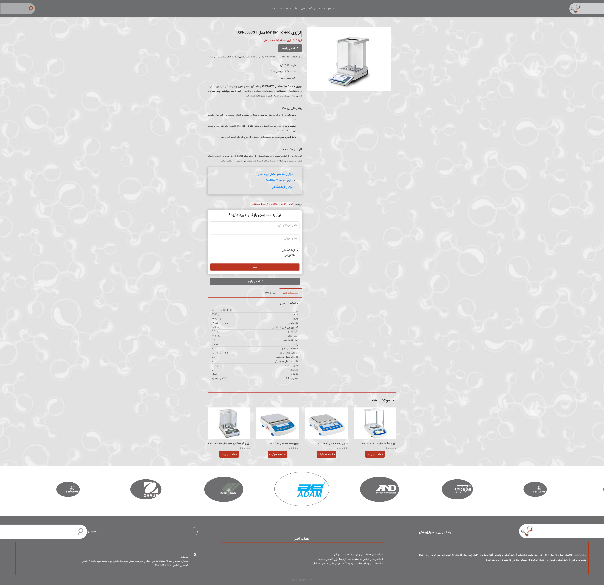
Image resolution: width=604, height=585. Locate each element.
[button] (32, 8)
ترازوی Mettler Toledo (279, 180)
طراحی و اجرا (307, 579)
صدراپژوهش (579, 555)
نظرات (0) (270, 293)
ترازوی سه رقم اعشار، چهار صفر (278, 40)
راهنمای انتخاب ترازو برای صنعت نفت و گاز (357, 554)
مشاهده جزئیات (375, 454)
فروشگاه (298, 40)
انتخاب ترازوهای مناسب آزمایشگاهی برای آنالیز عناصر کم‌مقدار (347, 563)
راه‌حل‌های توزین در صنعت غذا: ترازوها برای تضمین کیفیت (349, 559)
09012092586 (163, 565)
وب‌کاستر (296, 579)
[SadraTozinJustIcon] (586, 8)
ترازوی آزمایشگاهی (282, 187)
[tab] (291, 292)
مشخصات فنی (290, 293)
